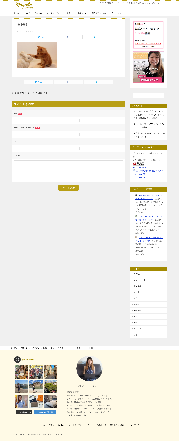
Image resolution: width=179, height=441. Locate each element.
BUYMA (137, 274)
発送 (135, 323)
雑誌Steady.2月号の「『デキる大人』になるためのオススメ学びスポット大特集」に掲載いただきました (149, 114)
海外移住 (137, 310)
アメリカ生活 (139, 280)
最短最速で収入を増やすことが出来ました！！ (32, 93)
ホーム (16, 13)
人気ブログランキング (140, 167)
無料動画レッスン (99, 13)
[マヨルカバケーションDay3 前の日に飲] (21, 386)
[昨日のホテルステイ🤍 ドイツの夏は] (50, 401)
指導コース (82, 13)
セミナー (68, 13)
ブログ (27, 13)
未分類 (136, 304)
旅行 (135, 298)
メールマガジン (53, 13)
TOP (42, 348)
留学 (135, 316)
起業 (135, 335)
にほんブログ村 (139, 178)
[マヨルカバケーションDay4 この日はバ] (50, 372)
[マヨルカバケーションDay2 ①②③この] (36, 386)
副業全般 (137, 286)
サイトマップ (117, 13)
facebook (38, 13)
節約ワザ (137, 329)
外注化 (136, 292)
